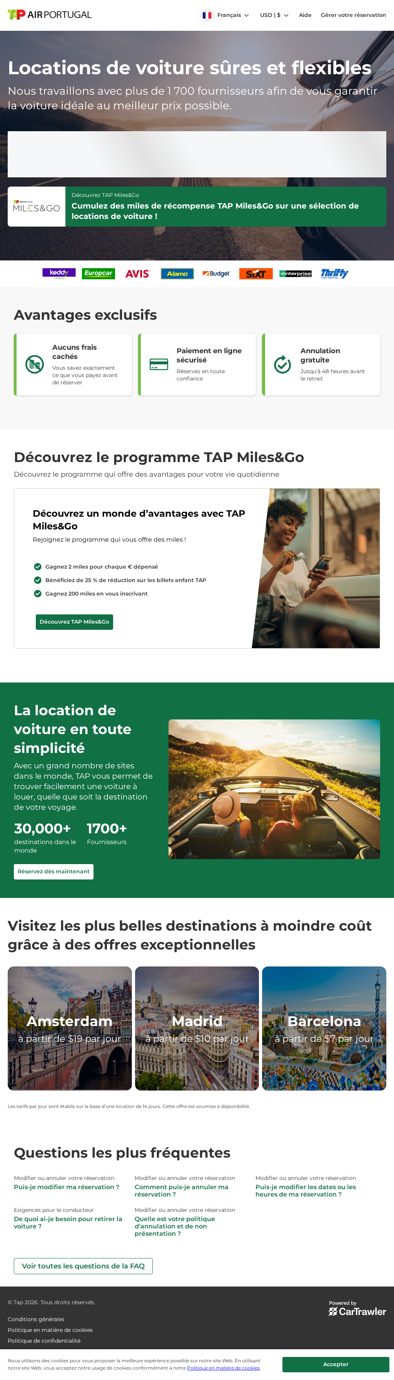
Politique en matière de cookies (223, 1368)
